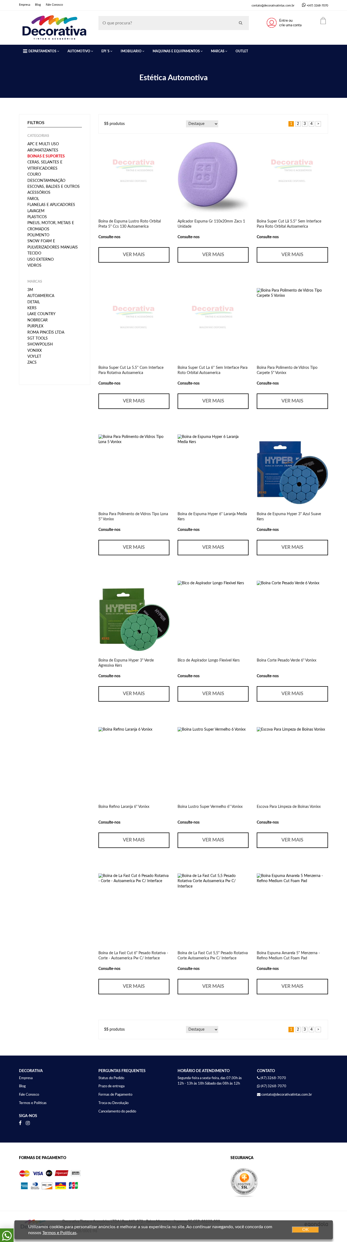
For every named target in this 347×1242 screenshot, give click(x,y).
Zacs (32, 362)
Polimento (38, 235)
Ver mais (134, 254)
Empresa (24, 4)
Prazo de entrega (111, 1086)
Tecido (34, 253)
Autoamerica (40, 296)
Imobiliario (131, 51)
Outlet (242, 51)
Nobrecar (37, 320)
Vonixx (34, 351)
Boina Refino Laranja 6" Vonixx (123, 807)
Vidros (34, 265)
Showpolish (40, 344)
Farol (33, 199)
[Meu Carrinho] (323, 20)
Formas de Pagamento (115, 1094)
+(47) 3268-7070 (317, 5)
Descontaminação (46, 181)
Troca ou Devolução (113, 1103)
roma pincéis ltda (45, 332)
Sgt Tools (37, 338)
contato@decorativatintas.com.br (273, 5)
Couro (34, 174)
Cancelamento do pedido (117, 1111)
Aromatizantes (42, 150)
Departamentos (42, 51)
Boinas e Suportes (46, 156)
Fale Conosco (54, 4)
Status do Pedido (111, 1078)
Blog (38, 4)
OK (305, 1229)
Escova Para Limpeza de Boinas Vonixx (289, 807)
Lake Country (41, 314)
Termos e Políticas (33, 1103)
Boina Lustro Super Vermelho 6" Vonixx (210, 807)
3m (30, 290)
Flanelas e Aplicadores (51, 205)
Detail (33, 302)
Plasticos (37, 217)
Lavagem (35, 211)
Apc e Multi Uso (43, 144)
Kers (32, 308)
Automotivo (79, 51)
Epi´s (105, 51)
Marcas (217, 51)
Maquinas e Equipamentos (176, 51)
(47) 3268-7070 (273, 1086)
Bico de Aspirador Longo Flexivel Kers (209, 660)
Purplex (35, 326)
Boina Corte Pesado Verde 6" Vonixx (286, 660)
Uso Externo (40, 260)
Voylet (34, 357)
